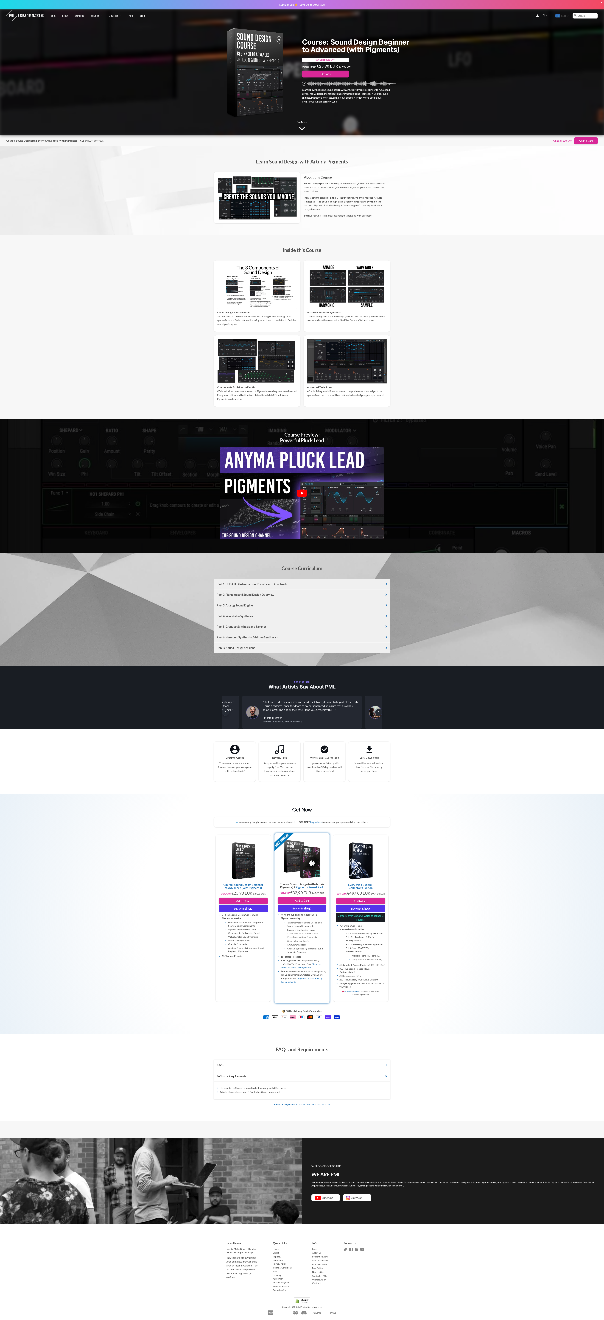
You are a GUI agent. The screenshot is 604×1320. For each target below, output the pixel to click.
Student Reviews (320, 1256)
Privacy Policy (279, 1264)
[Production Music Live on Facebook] (351, 1250)
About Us (316, 1252)
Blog (142, 15)
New (65, 15)
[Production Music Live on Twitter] (345, 1250)
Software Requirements (231, 1076)
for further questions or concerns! (302, 1104)
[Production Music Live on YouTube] (362, 1250)
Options (326, 74)
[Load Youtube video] (302, 493)
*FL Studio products (352, 991)
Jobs (275, 1271)
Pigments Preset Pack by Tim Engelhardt (301, 966)
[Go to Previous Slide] (225, 712)
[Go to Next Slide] (378, 712)
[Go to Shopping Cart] (545, 16)
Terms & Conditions (282, 1267)
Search (276, 1252)
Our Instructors (319, 1264)
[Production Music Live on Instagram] (356, 1250)
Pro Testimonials (320, 1260)
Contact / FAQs (319, 1276)
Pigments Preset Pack (310, 887)
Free (130, 15)
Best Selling (317, 1268)
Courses (114, 15)
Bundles (79, 15)
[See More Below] (302, 127)
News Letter (318, 1272)
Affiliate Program (281, 1282)
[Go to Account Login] (537, 16)
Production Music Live (311, 1307)
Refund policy (279, 1290)
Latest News (233, 1243)
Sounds (95, 15)
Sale (53, 15)
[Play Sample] (304, 83)
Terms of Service (281, 1286)
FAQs (220, 1065)
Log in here (316, 821)
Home (276, 1249)
